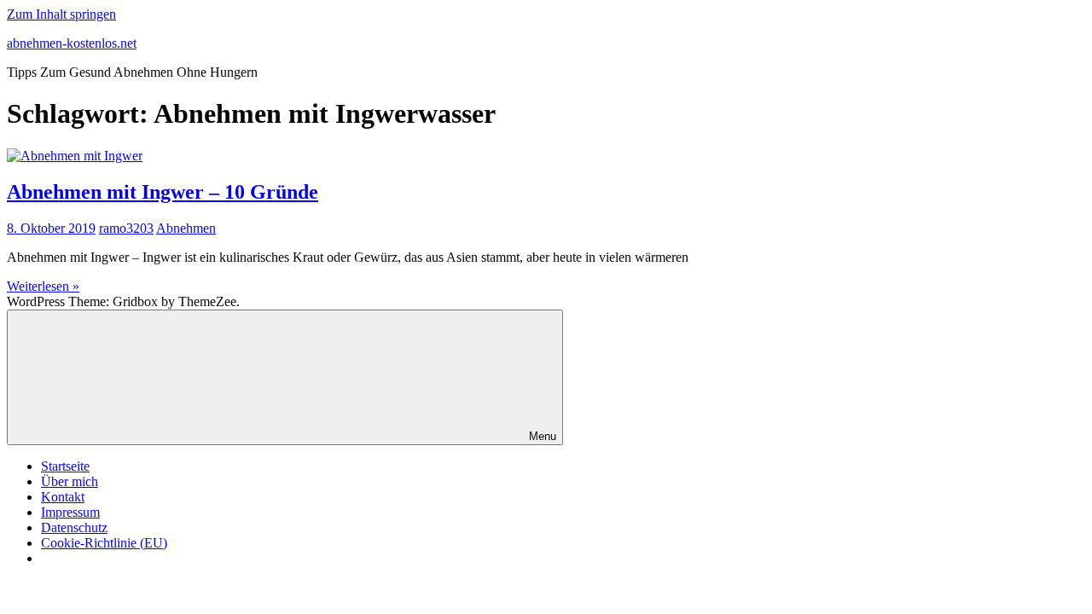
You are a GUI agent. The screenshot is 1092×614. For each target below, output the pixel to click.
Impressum (70, 512)
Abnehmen (186, 228)
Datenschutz (74, 527)
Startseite (65, 466)
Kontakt (62, 496)
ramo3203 (126, 228)
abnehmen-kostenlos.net (71, 43)
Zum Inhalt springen (61, 14)
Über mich (69, 481)
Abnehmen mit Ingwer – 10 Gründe (162, 192)
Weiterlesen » (43, 286)
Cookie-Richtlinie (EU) (104, 543)
